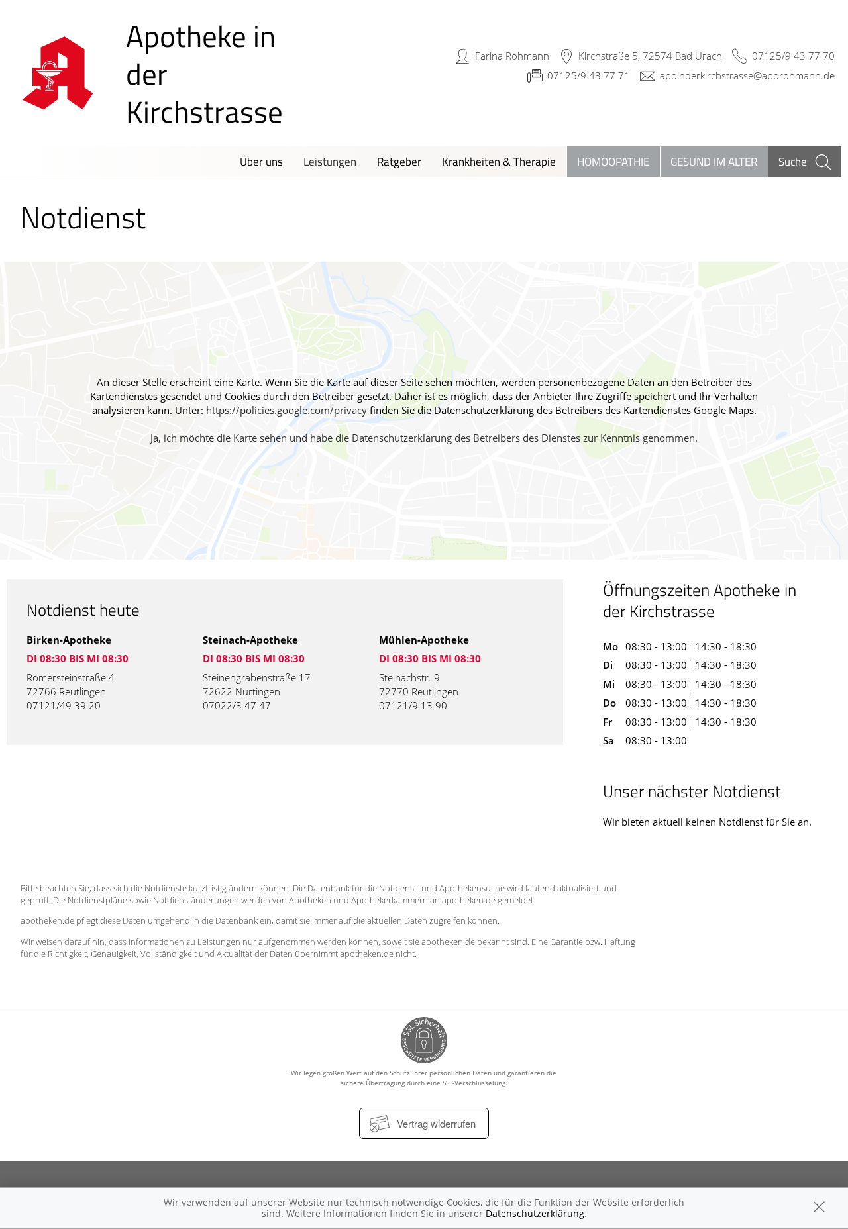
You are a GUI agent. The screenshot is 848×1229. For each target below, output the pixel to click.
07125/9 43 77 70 (793, 55)
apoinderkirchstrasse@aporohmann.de (747, 75)
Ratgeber (399, 161)
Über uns (261, 161)
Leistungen (329, 161)
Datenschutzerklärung (535, 1213)
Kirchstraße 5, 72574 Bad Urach (650, 55)
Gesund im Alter (713, 161)
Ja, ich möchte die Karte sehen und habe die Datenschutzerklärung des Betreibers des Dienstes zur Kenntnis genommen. (424, 437)
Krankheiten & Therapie (499, 161)
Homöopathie (613, 161)
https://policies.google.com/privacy (286, 410)
